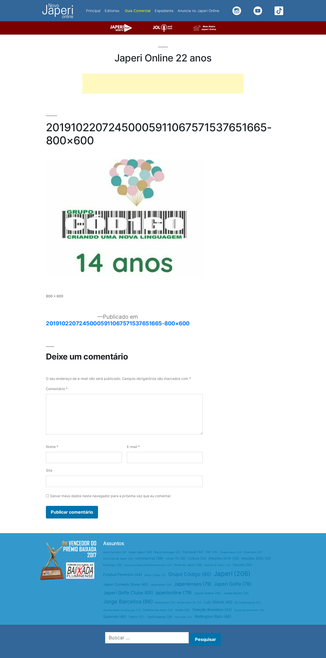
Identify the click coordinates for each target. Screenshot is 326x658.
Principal (93, 10)
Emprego (112, 565)
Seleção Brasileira (212, 609)
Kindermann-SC (189, 602)
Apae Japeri (140, 552)
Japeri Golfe (232, 584)
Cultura (197, 558)
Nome (52, 447)
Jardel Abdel (236, 593)
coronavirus (149, 558)
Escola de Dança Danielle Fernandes (148, 565)
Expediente (164, 10)
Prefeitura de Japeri (158, 610)
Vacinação (183, 617)
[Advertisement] (163, 84)
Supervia (114, 616)
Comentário (57, 389)
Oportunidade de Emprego (122, 610)
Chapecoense (231, 552)
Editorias (112, 10)
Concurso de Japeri (118, 558)
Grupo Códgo (155, 575)
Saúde (182, 610)
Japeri (232, 573)
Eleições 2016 (224, 558)
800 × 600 (54, 296)
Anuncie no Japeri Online (198, 10)
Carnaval (193, 552)
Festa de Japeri (188, 565)
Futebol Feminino (122, 574)
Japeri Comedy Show (125, 584)
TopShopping (159, 617)
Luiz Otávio (218, 602)
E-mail (133, 447)
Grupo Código (189, 574)
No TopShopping (247, 602)
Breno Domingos (167, 552)
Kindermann (165, 602)
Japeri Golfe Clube (128, 592)
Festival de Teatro (217, 565)
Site (49, 470)
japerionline (173, 592)
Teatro (136, 617)
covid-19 (175, 558)
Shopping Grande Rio (249, 610)
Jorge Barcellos (128, 601)
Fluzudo (242, 565)
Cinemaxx (253, 552)
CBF (211, 552)
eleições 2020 (256, 558)
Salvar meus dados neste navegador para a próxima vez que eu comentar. (110, 496)
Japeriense (161, 584)
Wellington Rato (212, 616)
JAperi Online (207, 593)
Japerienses (193, 584)
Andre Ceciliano (114, 552)
